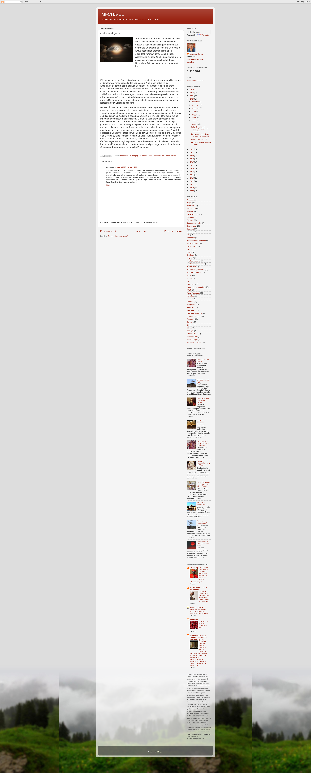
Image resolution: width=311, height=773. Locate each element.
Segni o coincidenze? (202, 522)
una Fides (194, 619)
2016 (192, 168)
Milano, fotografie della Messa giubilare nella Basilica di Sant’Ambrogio (199, 611)
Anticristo (190, 206)
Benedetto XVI (125, 156)
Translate (205, 35)
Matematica (191, 267)
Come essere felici (194, 223)
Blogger (160, 752)
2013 (192, 178)
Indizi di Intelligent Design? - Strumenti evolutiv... (199, 129)
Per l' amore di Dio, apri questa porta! (203, 543)
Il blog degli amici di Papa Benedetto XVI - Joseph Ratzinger (198, 637)
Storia (189, 328)
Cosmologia (191, 226)
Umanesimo (191, 334)
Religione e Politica (169, 156)
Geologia (190, 255)
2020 (192, 156)
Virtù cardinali (192, 337)
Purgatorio (191, 304)
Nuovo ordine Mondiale (196, 287)
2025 (192, 92)
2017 (192, 165)
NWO (189, 290)
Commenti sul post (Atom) (118, 236)
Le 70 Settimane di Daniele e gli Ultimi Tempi (203, 484)
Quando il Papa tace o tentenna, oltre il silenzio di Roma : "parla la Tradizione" (204, 597)
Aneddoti (190, 200)
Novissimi (190, 284)
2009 (192, 191)
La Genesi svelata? (201, 422)
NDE (189, 281)
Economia (191, 238)
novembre (196, 105)
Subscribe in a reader (195, 80)
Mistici (189, 275)
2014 (192, 175)
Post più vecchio (173, 231)
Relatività (190, 307)
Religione (190, 310)
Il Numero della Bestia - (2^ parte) (203, 400)
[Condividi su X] (106, 156)
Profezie (190, 302)
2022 (192, 149)
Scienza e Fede (193, 316)
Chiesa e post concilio (199, 568)
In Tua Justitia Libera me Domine (198, 589)
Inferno (190, 258)
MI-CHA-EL (112, 14)
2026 (192, 89)
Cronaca (143, 156)
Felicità (190, 249)
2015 (192, 171)
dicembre (195, 102)
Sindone (190, 325)
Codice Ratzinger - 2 (199, 139)
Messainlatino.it (196, 607)
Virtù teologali (192, 339)
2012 (192, 181)
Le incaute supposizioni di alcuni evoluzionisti (200, 135)
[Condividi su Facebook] (108, 156)
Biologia (190, 220)
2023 (192, 99)
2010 (192, 188)
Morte (189, 278)
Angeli (189, 203)
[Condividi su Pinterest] (110, 156)
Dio (188, 235)
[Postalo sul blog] (104, 156)
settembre (196, 108)
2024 (192, 96)
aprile (194, 118)
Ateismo (190, 211)
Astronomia (191, 208)
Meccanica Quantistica (195, 270)
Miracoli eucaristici (194, 273)
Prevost (190, 299)
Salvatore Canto (196, 54)
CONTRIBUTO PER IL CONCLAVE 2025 (204, 624)
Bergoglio (135, 156)
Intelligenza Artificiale (195, 264)
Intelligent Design (193, 261)
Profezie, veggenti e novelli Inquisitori (203, 464)
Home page (141, 231)
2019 (192, 159)
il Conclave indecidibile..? (202, 504)
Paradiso (190, 296)
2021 (192, 152)
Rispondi (109, 185)
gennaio (195, 124)
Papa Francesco (154, 156)
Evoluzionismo (192, 243)
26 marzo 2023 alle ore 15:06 (125, 167)
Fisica (189, 252)
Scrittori (190, 322)
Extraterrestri (192, 246)
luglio (194, 111)
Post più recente (108, 231)
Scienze (190, 319)
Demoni (190, 232)
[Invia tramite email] (101, 156)
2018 (192, 162)
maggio (195, 114)
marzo (194, 121)
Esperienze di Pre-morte (196, 241)
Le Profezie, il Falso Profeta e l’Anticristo (203, 443)
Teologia (190, 331)
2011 (192, 184)
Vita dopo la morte (194, 342)
